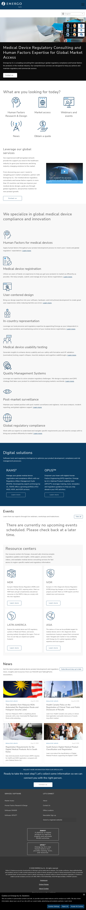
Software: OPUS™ (11, 815)
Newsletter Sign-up (49, 815)
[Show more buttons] (81, 182)
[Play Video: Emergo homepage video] (64, 171)
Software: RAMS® (11, 810)
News (16, 136)
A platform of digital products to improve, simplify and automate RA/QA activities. (43, 834)
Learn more (26, 251)
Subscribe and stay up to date (71, 669)
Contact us (9, 75)
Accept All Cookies (77, 906)
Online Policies (44, 884)
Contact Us (46, 805)
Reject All (65, 906)
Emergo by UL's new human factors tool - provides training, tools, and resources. (43, 849)
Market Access (9, 801)
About (45, 801)
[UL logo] (12, 5)
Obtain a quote (42, 136)
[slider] (64, 182)
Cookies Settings (53, 906)
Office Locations (48, 810)
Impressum (44, 880)
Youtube (40, 863)
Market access (43, 112)
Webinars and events (69, 114)
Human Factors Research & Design (16, 114)
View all (78, 517)
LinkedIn (45, 863)
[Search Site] (77, 5)
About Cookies (44, 889)
